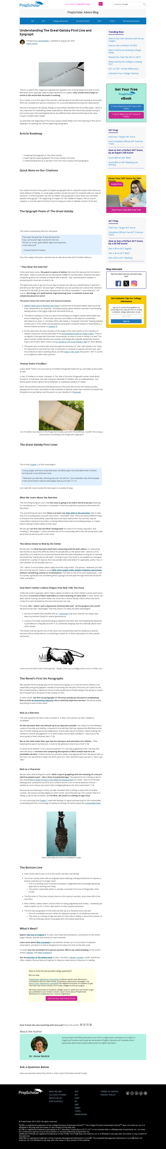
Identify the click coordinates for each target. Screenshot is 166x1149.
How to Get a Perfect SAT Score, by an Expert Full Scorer (126, 151)
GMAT (78, 1108)
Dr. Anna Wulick (42, 41)
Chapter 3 (52, 326)
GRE (76, 1105)
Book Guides (32, 44)
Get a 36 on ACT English (120, 248)
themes (73, 957)
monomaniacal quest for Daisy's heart (78, 333)
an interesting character (43, 700)
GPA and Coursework (131, 21)
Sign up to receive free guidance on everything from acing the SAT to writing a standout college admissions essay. (126, 309)
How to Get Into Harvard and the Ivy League (126, 39)
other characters (45, 952)
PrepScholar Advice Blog (83, 12)
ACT (43, 21)
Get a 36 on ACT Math (119, 253)
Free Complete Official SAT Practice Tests (126, 142)
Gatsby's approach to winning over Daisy (41, 305)
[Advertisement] (61, 53)
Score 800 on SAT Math (120, 157)
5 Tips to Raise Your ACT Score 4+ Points (126, 115)
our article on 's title (71, 342)
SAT (32, 21)
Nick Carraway (43, 942)
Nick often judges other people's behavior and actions (77, 570)
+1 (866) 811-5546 (82, 4)
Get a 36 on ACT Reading (120, 257)
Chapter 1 (34, 464)
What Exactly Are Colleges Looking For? (125, 62)
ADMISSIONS (81, 1114)
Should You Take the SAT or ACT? (125, 57)
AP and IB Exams (83, 21)
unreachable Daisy (93, 803)
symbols (80, 957)
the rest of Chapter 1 (36, 935)
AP (76, 1101)
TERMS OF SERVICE (109, 1091)
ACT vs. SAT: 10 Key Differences (123, 68)
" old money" (63, 613)
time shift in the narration (78, 513)
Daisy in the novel (71, 351)
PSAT (99, 21)
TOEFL (112, 21)
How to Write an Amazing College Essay (125, 51)
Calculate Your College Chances (124, 73)
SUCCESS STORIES (57, 1095)
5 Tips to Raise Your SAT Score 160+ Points (126, 107)
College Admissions (60, 21)
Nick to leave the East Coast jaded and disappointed (51, 780)
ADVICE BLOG (55, 1098)
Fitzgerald (76, 392)
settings (29, 952)
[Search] (144, 4)
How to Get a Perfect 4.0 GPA (123, 45)
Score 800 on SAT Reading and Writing (123, 163)
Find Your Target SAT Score (122, 136)
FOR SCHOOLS (56, 1101)
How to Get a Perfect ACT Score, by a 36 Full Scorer (126, 242)
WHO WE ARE (55, 1091)
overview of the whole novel (39, 957)
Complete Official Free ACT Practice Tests (126, 233)
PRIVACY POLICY (108, 1095)
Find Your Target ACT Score (122, 227)
